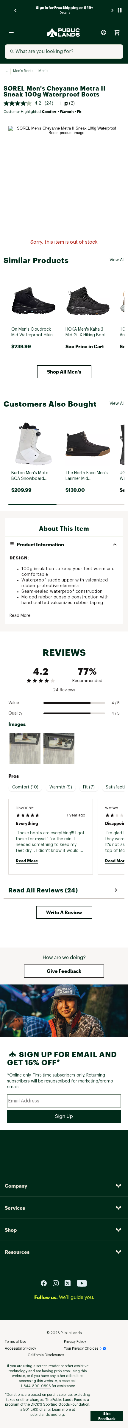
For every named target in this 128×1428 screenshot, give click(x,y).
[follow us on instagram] (58, 1283)
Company (16, 1186)
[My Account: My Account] (103, 32)
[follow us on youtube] (82, 1283)
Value (13, 703)
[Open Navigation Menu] (11, 32)
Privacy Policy (75, 1341)
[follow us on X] (70, 1283)
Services (15, 1208)
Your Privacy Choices (81, 1348)
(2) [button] (72, 103)
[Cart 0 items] (116, 32)
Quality (15, 713)
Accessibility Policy (20, 1348)
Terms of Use (15, 1341)
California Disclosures (46, 1355)
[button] (64, 371)
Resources (17, 1252)
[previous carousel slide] (15, 10)
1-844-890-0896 (36, 1386)
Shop (11, 1230)
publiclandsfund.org (47, 1414)
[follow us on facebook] (46, 1283)
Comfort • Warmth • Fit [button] (62, 111)
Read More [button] (20, 616)
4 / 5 (116, 703)
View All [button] (117, 260)
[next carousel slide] (112, 10)
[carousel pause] (119, 10)
